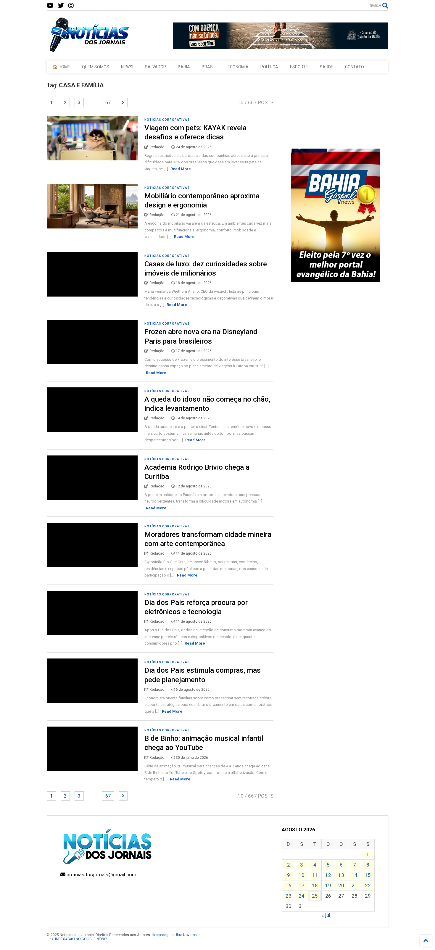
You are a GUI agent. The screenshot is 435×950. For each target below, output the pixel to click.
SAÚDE (326, 67)
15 (368, 875)
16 (288, 885)
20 (341, 885)
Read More (180, 169)
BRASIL (209, 67)
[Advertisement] (335, 378)
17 (301, 885)
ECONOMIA (238, 67)
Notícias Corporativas (167, 119)
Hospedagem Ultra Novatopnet (177, 935)
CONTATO (354, 67)
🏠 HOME (61, 67)
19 (328, 885)
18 (315, 885)
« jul (325, 915)
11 (315, 875)
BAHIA (184, 67)
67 (108, 102)
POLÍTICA (269, 67)
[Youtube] (50, 6)
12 (328, 875)
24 (301, 896)
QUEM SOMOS (95, 67)
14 (354, 875)
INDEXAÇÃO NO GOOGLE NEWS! (81, 939)
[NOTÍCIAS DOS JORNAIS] (88, 50)
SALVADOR (155, 67)
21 (354, 885)
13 (341, 875)
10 (301, 875)
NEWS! (127, 67)
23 (288, 896)
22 (368, 885)
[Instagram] (71, 6)
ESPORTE (299, 67)
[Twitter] (61, 6)
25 (315, 896)
